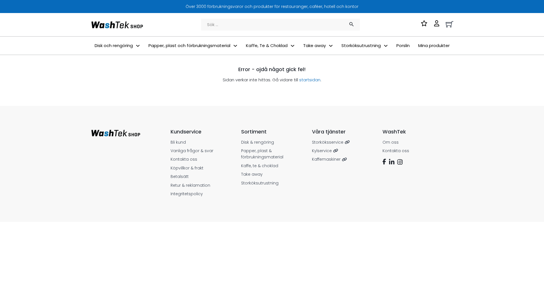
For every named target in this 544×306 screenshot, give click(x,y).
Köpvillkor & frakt (187, 168)
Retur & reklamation (190, 185)
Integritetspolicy (187, 194)
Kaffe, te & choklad (259, 166)
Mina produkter (434, 45)
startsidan (309, 80)
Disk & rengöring (257, 142)
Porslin (403, 45)
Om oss (390, 142)
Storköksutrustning (260, 183)
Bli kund (178, 142)
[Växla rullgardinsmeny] (138, 46)
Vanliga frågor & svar (192, 151)
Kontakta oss (184, 159)
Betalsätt (180, 176)
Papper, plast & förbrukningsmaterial (262, 154)
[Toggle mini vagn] (449, 24)
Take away (252, 174)
